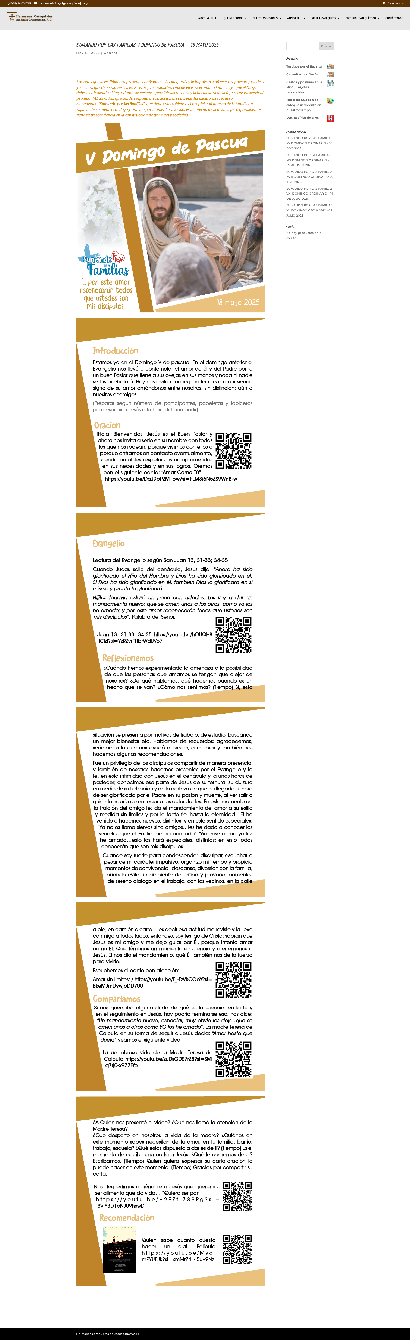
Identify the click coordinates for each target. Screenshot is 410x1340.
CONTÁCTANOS (394, 18)
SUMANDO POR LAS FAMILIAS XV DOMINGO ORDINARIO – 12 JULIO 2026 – (309, 210)
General (111, 53)
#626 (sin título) (208, 18)
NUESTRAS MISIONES (265, 18)
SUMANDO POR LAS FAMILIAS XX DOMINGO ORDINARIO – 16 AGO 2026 (309, 143)
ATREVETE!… (294, 18)
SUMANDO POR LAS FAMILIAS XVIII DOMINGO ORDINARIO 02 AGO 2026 (309, 177)
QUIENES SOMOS (233, 18)
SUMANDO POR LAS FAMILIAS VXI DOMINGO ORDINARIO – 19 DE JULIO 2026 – (309, 194)
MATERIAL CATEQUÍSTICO (361, 18)
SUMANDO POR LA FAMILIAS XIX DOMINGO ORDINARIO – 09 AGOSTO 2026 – (308, 160)
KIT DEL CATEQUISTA (324, 18)
